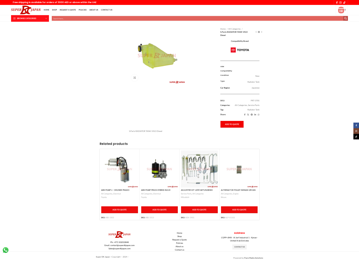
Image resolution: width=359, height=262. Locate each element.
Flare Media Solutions (253, 258)
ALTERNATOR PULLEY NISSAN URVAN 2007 (238, 191)
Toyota (104, 197)
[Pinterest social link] (252, 114)
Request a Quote (179, 239)
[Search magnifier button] (345, 18)
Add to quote (232, 124)
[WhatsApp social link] (258, 114)
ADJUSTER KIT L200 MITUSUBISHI (197, 190)
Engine (236, 194)
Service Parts (253, 105)
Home (223, 29)
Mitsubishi (185, 197)
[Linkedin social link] (255, 114)
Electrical (117, 194)
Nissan (223, 197)
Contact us (179, 250)
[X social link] (248, 114)
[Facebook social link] (337, 2)
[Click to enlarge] (134, 77)
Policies (179, 243)
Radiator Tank (253, 109)
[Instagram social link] (340, 2)
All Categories (234, 29)
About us (179, 246)
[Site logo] (26, 10)
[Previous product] (256, 32)
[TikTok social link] (344, 2)
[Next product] (261, 32)
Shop (179, 236)
